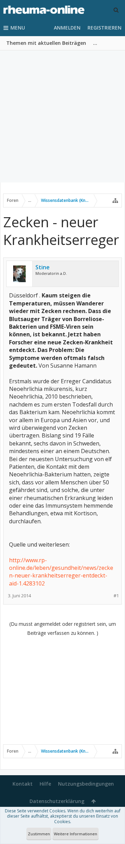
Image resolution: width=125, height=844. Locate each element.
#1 (116, 596)
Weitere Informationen (75, 833)
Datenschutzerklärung (57, 801)
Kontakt (22, 783)
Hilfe (45, 783)
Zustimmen (39, 833)
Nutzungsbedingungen (86, 783)
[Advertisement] (62, 116)
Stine (42, 267)
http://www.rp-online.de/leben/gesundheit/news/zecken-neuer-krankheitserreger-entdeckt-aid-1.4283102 (61, 571)
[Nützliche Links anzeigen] (115, 200)
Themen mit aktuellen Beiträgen (46, 43)
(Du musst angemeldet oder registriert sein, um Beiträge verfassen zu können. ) (62, 628)
